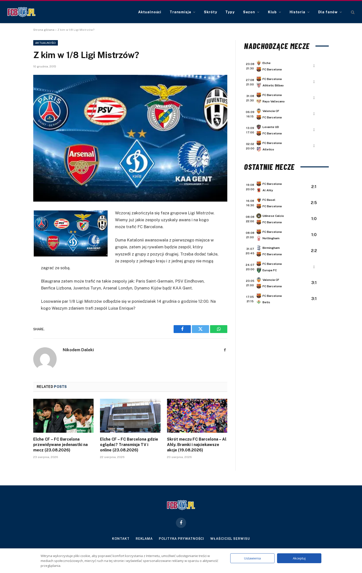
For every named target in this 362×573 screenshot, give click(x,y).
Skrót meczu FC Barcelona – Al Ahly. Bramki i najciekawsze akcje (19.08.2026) (196, 444)
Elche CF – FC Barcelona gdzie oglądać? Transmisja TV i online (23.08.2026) (129, 444)
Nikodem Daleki (78, 349)
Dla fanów (328, 12)
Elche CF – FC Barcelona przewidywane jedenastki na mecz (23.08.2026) (60, 444)
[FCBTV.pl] (21, 12)
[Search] (352, 12)
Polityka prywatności (181, 539)
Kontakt (120, 539)
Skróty (210, 12)
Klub (272, 12)
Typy (229, 12)
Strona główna (43, 30)
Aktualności (149, 12)
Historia (297, 12)
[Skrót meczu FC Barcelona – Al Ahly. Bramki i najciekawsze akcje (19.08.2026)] (197, 416)
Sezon (249, 12)
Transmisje (180, 12)
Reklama (144, 539)
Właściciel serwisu (230, 539)
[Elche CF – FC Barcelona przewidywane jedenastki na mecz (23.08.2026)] (63, 416)
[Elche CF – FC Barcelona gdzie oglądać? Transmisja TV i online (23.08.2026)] (130, 416)
